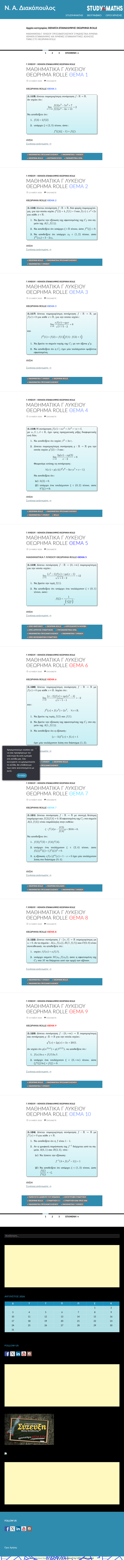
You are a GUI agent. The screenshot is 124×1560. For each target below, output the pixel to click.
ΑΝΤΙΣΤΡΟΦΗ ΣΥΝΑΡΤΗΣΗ (75, 1197)
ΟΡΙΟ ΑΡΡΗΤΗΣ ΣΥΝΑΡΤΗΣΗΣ (41, 630)
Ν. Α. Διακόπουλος (30, 8)
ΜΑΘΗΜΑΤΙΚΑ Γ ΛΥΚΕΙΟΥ (72, 154)
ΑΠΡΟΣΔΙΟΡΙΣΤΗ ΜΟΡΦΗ (75, 626)
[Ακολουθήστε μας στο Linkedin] (18, 1353)
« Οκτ (8, 1334)
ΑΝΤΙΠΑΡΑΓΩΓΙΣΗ (54, 158)
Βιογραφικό (94, 15)
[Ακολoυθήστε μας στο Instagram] (29, 1353)
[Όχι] (35, 748)
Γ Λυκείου (31, 64)
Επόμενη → (72, 53)
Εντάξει (22, 775)
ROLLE (56, 515)
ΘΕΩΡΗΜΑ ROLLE (36, 158)
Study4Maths (74, 15)
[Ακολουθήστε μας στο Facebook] (7, 1353)
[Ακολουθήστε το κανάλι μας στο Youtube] (23, 1353)
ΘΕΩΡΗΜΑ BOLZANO (55, 886)
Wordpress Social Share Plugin (47, 1558)
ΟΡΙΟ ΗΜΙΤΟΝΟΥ (36, 626)
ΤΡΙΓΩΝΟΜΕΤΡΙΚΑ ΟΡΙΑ (67, 630)
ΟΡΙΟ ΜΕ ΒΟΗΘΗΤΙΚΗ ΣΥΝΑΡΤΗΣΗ (43, 637)
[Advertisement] (62, 1266)
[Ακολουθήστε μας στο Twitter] (12, 1353)
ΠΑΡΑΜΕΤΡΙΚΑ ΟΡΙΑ (74, 158)
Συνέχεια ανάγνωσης (38, 144)
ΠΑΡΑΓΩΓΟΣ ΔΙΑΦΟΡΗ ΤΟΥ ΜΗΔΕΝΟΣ (44, 1197)
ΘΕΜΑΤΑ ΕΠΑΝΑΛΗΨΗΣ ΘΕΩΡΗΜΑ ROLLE (56, 64)
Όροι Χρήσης (114, 15)
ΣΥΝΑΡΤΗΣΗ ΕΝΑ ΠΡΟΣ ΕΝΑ (75, 1201)
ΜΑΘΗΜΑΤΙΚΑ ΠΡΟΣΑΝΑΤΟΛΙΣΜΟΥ (43, 154)
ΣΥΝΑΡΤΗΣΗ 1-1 (53, 1201)
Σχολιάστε (51, 81)
